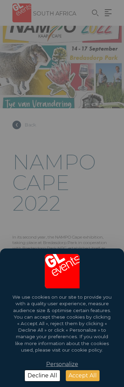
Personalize (62, 364)
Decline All (42, 375)
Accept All (83, 375)
